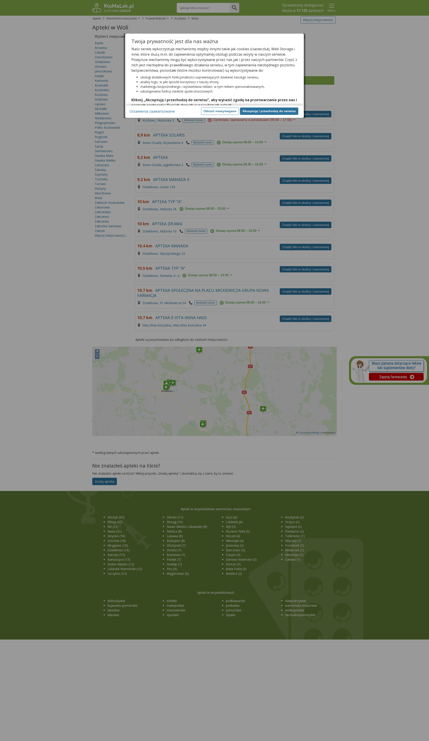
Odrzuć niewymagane (220, 111)
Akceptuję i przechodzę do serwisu (269, 111)
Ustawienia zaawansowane (152, 111)
